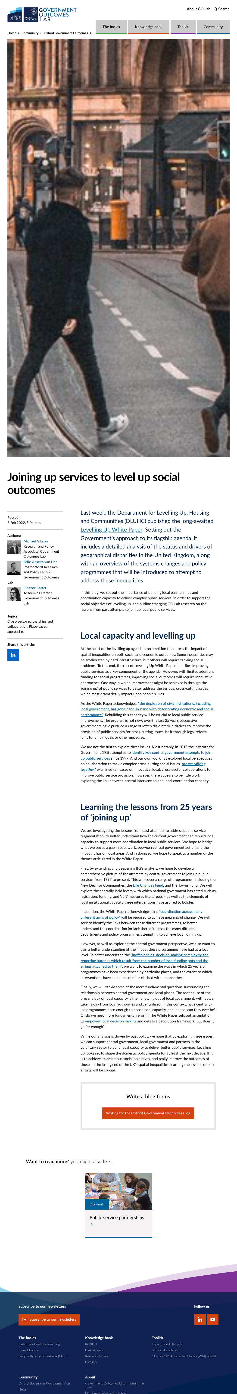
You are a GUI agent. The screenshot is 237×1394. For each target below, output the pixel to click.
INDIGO (91, 1344)
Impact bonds (28, 1350)
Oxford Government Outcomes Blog (69, 33)
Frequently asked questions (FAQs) (43, 1356)
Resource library (96, 1356)
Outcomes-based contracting (39, 1344)
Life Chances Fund (148, 885)
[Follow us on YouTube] (212, 1319)
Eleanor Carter (35, 588)
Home (11, 33)
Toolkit (183, 27)
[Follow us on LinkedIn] (200, 1319)
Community (213, 27)
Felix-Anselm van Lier (40, 562)
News (23, 1389)
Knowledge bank (148, 27)
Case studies (94, 1350)
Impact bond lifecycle (167, 1344)
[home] (42, 14)
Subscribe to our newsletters (53, 1319)
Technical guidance (165, 1350)
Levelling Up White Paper (111, 530)
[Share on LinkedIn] (13, 655)
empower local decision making (110, 1021)
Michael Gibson (36, 541)
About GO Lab (198, 9)
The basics (111, 27)
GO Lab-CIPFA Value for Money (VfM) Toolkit (184, 1356)
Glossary (91, 1362)
